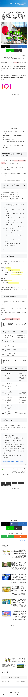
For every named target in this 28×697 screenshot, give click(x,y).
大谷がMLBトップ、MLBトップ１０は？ (13, 135)
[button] (18, 50)
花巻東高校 (21, 483)
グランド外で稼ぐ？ (9, 137)
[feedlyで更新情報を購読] (7, 536)
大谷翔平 (15, 483)
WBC (4, 483)
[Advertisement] (14, 110)
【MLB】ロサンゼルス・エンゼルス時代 (15, 145)
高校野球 (9, 485)
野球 (4, 485)
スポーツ (9, 483)
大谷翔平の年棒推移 (9, 139)
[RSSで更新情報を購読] (20, 536)
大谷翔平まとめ (8, 147)
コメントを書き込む (14, 677)
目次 (12, 128)
